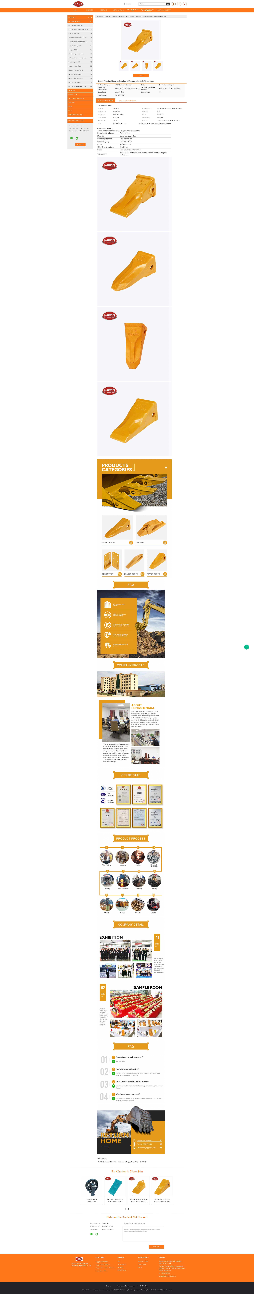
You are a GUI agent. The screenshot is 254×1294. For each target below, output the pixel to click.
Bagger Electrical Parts (80, 78)
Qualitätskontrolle (132, 10)
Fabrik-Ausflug (118, 10)
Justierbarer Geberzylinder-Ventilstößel (80, 41)
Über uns (103, 10)
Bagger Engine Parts (80, 74)
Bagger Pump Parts (80, 82)
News (70, 106)
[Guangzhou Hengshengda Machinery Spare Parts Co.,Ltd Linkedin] (185, 4)
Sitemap (108, 1286)
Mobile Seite (144, 1286)
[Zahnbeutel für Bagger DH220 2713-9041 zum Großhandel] (162, 1187)
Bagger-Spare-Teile (80, 62)
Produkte (89, 10)
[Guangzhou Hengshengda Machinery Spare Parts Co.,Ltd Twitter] (179, 4)
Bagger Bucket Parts (80, 66)
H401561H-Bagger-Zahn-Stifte (107, 1162)
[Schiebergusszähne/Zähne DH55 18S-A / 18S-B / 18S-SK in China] (139, 1187)
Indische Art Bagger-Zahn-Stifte (128, 1162)
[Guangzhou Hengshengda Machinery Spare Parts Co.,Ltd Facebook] (174, 4)
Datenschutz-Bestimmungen (125, 1286)
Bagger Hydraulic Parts (80, 70)
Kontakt (71, 102)
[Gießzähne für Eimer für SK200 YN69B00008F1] (115, 1187)
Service (120, 1267)
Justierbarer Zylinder (80, 46)
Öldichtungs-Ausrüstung (80, 54)
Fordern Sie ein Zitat (163, 10)
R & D (140, 1267)
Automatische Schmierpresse (80, 58)
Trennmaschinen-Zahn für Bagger (80, 37)
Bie (119, 1261)
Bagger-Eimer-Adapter (80, 25)
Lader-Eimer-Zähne (80, 33)
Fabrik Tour (72, 94)
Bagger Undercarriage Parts (80, 86)
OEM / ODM (142, 1264)
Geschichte (122, 1264)
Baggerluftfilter (80, 50)
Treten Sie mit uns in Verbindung (147, 10)
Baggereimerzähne (80, 21)
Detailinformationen (105, 100)
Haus (74, 10)
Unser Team (122, 1270)
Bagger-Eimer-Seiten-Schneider (80, 29)
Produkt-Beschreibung (127, 100)
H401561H (143, 1162)
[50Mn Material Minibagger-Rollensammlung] (92, 1187)
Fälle (70, 111)
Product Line (143, 1261)
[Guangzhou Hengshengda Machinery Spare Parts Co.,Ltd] (71, 138)
